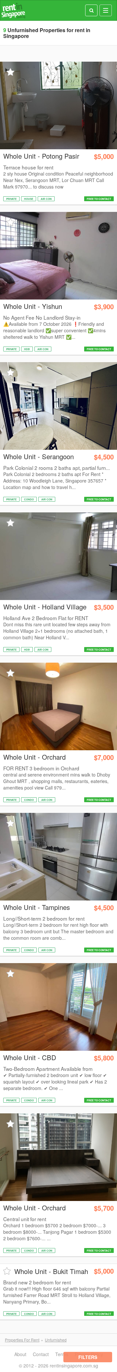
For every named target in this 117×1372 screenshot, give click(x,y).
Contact (41, 1354)
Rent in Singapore (13, 10)
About (20, 1354)
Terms (61, 1354)
